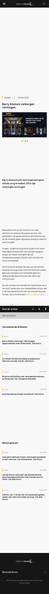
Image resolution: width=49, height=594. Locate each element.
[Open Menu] (3, 3)
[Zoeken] (44, 4)
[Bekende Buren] (24, 3)
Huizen (7, 97)
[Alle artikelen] (27, 141)
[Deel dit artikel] (32, 309)
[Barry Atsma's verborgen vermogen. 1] (25, 141)
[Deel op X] (39, 309)
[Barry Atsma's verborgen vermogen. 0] (22, 141)
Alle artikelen (9, 315)
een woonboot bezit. (35, 294)
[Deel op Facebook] (45, 309)
